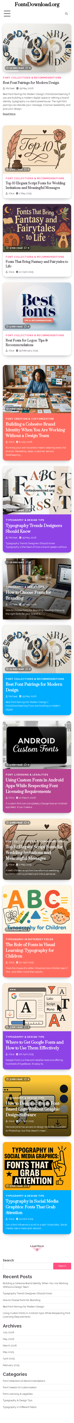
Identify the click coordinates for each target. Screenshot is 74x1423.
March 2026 (10, 1345)
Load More (37, 1246)
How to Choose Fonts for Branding (21, 1300)
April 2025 (9, 1358)
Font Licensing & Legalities (27, 774)
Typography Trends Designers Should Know (27, 1293)
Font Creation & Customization (30, 418)
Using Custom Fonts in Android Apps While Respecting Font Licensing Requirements (35, 786)
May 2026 (8, 1339)
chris (11, 797)
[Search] (66, 14)
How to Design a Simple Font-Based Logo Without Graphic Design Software (33, 1109)
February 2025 (11, 1365)
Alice (11, 193)
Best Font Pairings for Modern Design (31, 83)
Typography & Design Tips (25, 520)
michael (10, 88)
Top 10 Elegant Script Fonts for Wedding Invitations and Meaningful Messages (34, 852)
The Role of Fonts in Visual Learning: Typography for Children (30, 950)
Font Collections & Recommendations (32, 77)
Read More (9, 114)
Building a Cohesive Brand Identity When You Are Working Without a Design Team (35, 430)
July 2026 (8, 1332)
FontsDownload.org (37, 4)
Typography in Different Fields (29, 939)
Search (8, 1260)
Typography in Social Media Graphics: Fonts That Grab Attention (32, 1207)
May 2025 (8, 1352)
